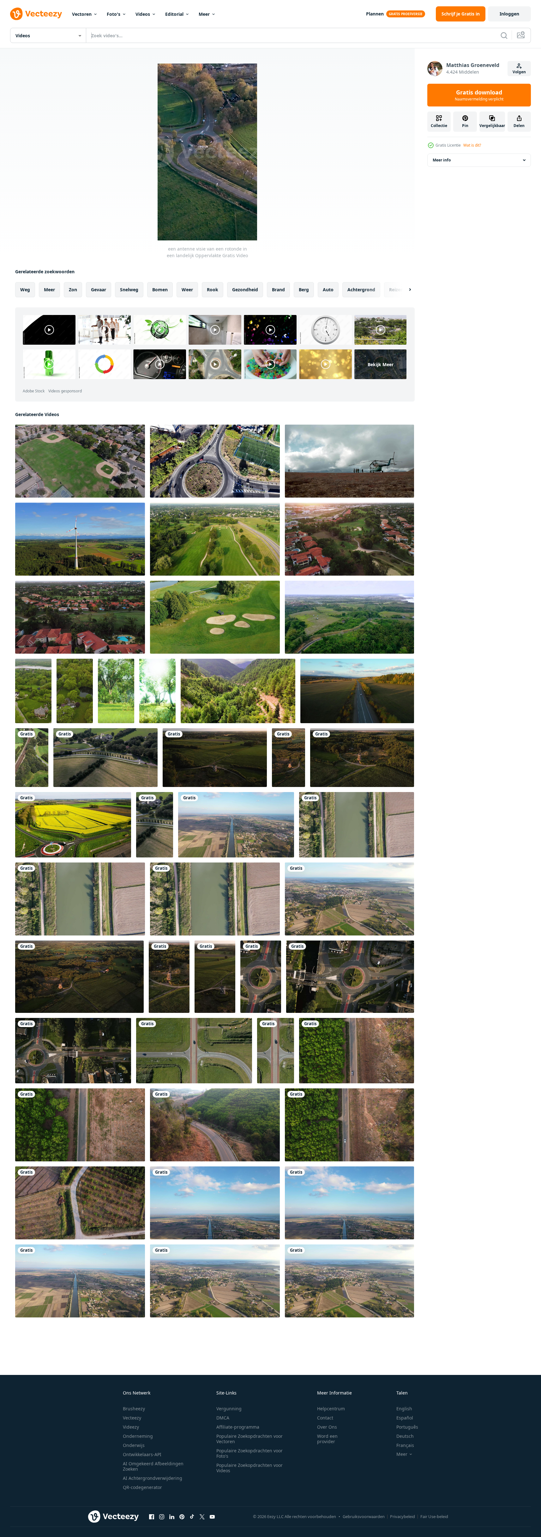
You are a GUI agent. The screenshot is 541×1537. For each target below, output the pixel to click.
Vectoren (82, 14)
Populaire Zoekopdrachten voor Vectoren (249, 1438)
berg (304, 290)
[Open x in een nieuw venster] (202, 1516)
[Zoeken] (504, 35)
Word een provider (327, 1438)
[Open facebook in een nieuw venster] (151, 1516)
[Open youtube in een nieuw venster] (212, 1516)
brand (278, 290)
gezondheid (245, 290)
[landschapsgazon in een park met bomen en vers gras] (116, 691)
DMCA (222, 1418)
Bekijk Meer (381, 364)
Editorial (174, 14)
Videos (142, 14)
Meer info (442, 160)
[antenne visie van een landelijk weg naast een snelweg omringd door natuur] (154, 824)
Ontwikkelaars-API (142, 1454)
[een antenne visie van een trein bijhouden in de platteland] (31, 757)
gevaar (98, 290)
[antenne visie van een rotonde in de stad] (260, 977)
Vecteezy (132, 1418)
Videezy (131, 1427)
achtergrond (361, 290)
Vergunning (229, 1409)
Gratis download (479, 95)
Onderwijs (134, 1445)
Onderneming (138, 1436)
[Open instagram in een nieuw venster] (161, 1516)
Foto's (113, 14)
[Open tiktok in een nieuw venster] (192, 1516)
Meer (204, 14)
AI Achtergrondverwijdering (152, 1478)
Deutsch (405, 1436)
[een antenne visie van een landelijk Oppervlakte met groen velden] (349, 617)
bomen (160, 290)
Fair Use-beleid (434, 1516)
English (404, 1409)
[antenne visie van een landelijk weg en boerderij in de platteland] (105, 757)
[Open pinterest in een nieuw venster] (181, 1516)
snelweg (129, 290)
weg (25, 290)
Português (407, 1427)
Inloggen (509, 14)
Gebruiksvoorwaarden (364, 1516)
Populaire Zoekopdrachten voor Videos (249, 1467)
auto (328, 290)
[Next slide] (404, 289)
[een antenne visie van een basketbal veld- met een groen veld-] (80, 461)
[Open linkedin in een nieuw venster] (171, 1516)
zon (73, 290)
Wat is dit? (472, 145)
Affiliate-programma (237, 1427)
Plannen (375, 14)
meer (49, 290)
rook (212, 290)
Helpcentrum (331, 1409)
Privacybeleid (402, 1516)
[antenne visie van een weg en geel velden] (73, 824)
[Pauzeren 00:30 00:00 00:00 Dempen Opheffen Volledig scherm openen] (207, 152)
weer (187, 290)
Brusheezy (134, 1409)
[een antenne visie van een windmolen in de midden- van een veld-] (215, 757)
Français (405, 1445)
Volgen (519, 72)
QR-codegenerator (142, 1487)
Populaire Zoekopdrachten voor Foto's (249, 1453)
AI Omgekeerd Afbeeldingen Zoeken (153, 1466)
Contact (325, 1418)
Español (404, 1418)
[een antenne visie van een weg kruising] (194, 1050)
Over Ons (327, 1427)
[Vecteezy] (36, 14)
